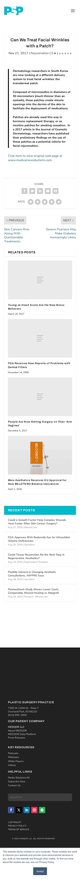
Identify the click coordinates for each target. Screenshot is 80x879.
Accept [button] (40, 871)
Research (29, 596)
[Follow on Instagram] (34, 810)
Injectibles (29, 544)
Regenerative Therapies (36, 562)
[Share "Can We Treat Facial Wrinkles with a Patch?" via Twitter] (32, 191)
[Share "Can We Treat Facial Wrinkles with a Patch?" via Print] (55, 191)
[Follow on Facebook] (11, 810)
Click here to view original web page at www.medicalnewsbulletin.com (35, 158)
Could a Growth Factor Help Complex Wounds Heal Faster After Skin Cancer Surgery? (37, 521)
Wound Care (30, 527)
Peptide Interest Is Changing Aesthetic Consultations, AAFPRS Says (32, 573)
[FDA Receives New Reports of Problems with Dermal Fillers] (40, 338)
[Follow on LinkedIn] (26, 810)
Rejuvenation (39, 53)
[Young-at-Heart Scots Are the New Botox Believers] (40, 280)
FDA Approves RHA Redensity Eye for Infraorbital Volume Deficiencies (39, 539)
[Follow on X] (19, 810)
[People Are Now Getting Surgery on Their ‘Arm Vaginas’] (40, 396)
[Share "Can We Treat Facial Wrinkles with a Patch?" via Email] (48, 191)
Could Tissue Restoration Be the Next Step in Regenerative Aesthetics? (36, 556)
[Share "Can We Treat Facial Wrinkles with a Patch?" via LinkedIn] (40, 191)
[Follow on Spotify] (42, 810)
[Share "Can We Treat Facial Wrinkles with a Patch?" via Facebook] (24, 191)
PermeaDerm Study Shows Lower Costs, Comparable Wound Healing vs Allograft (33, 591)
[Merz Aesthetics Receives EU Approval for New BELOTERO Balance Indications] (40, 455)
